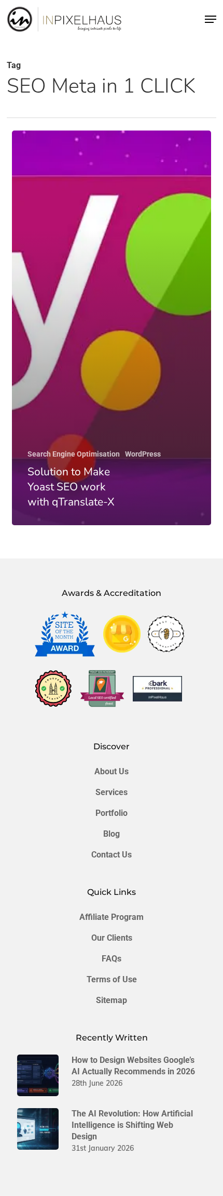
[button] (210, 19)
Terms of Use (112, 979)
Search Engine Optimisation (73, 454)
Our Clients (111, 938)
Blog (111, 834)
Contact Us (111, 855)
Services (111, 792)
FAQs (111, 959)
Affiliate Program (111, 917)
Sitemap (111, 1000)
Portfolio (111, 813)
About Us (111, 771)
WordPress (143, 454)
